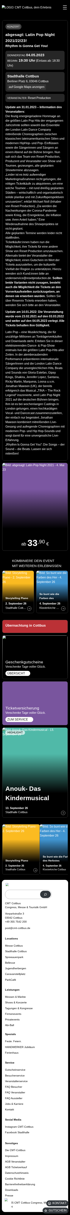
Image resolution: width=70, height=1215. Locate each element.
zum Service (17, 719)
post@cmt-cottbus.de (17, 928)
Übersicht (16, 673)
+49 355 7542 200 (16, 921)
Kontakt (59, 1203)
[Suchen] (45, 894)
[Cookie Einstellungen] (7, 1204)
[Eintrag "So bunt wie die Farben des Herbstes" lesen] (52, 592)
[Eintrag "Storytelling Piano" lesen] (18, 592)
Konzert (13, 26)
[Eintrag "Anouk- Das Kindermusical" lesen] (35, 772)
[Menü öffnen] (65, 7)
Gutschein (58, 1210)
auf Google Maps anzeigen (26, 86)
